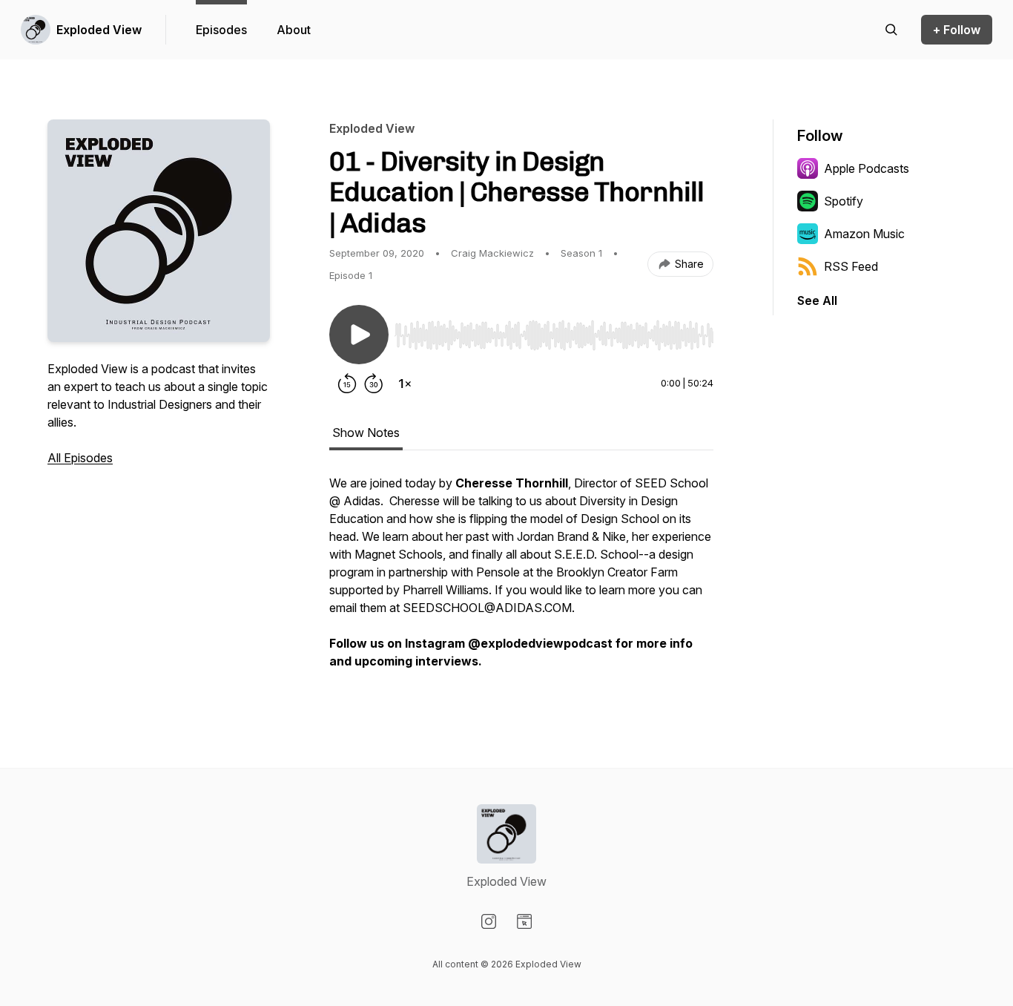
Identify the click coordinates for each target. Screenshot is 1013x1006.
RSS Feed (851, 266)
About (294, 29)
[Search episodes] (891, 30)
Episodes (221, 29)
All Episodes (80, 457)
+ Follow (956, 29)
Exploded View (99, 29)
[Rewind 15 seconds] (347, 383)
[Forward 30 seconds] (373, 383)
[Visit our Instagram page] (488, 921)
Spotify (843, 201)
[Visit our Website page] (524, 921)
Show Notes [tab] (366, 432)
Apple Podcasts (866, 168)
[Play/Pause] (359, 334)
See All (817, 300)
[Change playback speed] (405, 383)
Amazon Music (864, 233)
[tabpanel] (521, 579)
